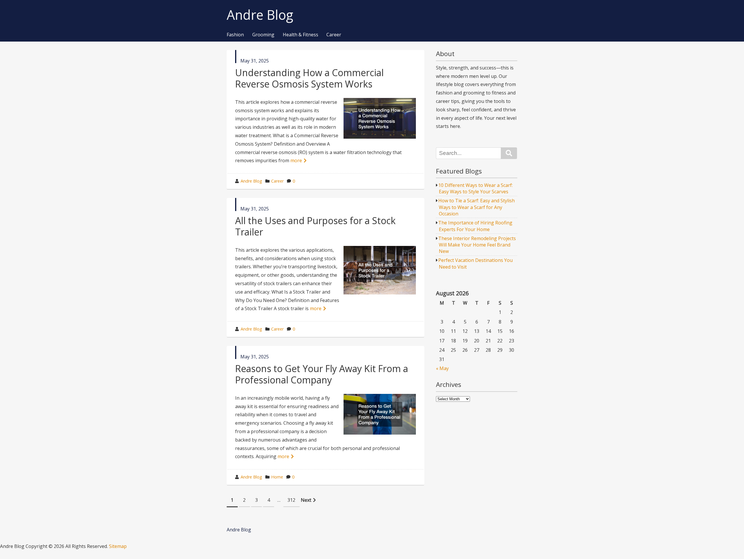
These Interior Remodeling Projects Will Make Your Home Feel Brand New (477, 245)
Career (333, 35)
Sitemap (118, 546)
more (296, 160)
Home (277, 477)
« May (442, 368)
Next (306, 500)
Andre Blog (260, 15)
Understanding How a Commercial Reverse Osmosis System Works (309, 78)
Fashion (235, 35)
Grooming (263, 35)
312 (291, 500)
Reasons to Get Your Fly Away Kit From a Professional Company (321, 374)
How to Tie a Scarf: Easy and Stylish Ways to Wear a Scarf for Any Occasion (476, 207)
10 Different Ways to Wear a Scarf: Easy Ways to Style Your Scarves (475, 188)
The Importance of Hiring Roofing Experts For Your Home (475, 225)
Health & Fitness (300, 35)
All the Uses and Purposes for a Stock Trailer (315, 226)
